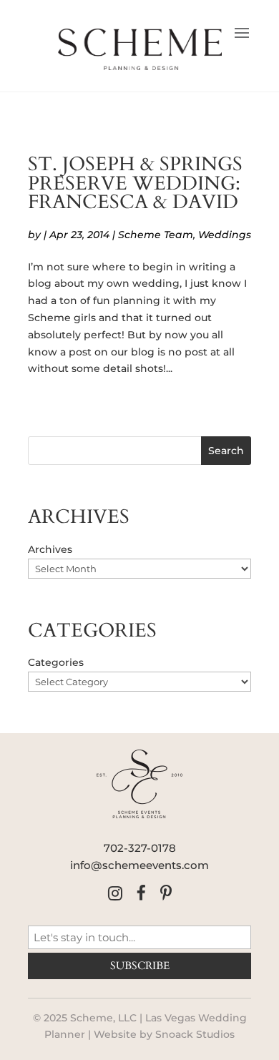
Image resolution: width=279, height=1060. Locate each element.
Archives (50, 549)
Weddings (224, 234)
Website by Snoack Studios (164, 1034)
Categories (56, 662)
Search (226, 450)
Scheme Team (155, 234)
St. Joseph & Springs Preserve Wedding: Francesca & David (135, 183)
